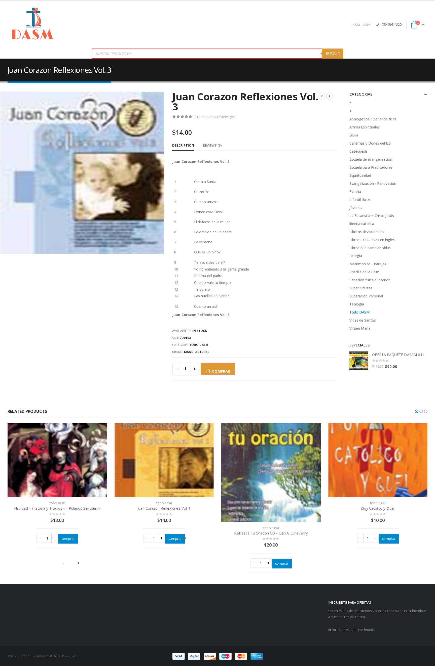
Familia (355, 191)
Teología (356, 304)
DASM (366, 24)
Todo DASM (198, 345)
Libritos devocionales (366, 231)
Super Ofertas (360, 288)
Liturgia (355, 255)
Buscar (333, 53)
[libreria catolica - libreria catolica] (33, 25)
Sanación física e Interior (369, 280)
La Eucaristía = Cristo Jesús (371, 215)
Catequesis (358, 151)
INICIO (356, 24)
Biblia (353, 135)
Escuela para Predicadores (370, 167)
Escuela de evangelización (370, 159)
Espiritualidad (360, 175)
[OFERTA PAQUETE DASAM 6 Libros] (358, 360)
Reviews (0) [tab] (212, 145)
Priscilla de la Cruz (364, 272)
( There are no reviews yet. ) (216, 116)
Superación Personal (366, 296)
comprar (221, 371)
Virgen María (359, 328)
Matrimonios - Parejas (367, 263)
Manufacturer (196, 352)
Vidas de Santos (362, 320)
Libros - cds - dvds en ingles (372, 239)
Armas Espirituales (364, 127)
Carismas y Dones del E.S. (370, 143)
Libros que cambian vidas (370, 247)
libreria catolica (361, 223)
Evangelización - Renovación (372, 183)
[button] (416, 411)
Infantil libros (360, 199)
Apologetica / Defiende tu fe (372, 119)
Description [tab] (183, 145)
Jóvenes (355, 207)
